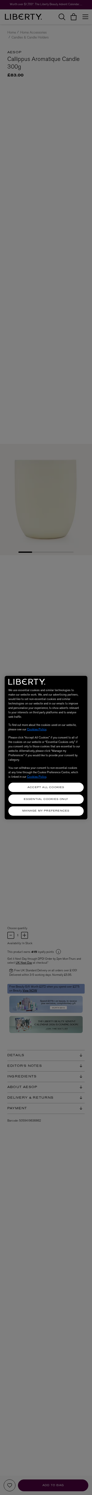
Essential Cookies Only (46, 799)
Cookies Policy (36, 729)
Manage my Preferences (45, 811)
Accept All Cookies (46, 787)
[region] (46, 747)
